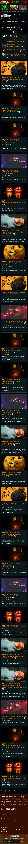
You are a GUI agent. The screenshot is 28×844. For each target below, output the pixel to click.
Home (2, 18)
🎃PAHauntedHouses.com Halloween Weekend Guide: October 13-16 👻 (11, 595)
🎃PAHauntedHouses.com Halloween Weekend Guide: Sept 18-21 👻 (13, 79)
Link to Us (3, 823)
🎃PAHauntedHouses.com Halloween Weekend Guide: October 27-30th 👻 (11, 534)
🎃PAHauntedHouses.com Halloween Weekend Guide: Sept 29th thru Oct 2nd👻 (13, 656)
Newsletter (15, 18)
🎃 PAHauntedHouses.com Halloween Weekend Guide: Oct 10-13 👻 (14, 202)
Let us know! (4, 814)
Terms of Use (18, 821)
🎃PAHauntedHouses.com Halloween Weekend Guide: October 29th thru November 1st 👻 (13, 746)
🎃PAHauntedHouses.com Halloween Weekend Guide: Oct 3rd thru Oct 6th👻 (12, 232)
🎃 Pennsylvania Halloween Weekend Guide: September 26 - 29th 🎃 (13, 262)
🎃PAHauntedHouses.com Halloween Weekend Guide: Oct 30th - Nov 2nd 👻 (12, 30)
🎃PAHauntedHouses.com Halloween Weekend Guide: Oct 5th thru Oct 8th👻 (12, 443)
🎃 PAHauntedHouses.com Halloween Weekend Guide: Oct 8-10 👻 (13, 778)
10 (25, 11)
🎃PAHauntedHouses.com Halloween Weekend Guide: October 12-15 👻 (11, 412)
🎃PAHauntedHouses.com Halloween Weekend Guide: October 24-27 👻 (11, 140)
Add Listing (17, 829)
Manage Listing (4, 831)
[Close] (26, 835)
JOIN (22, 841)
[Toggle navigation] (25, 2)
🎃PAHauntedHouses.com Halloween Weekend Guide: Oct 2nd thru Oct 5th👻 (16, 56)
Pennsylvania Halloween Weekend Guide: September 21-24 (13, 504)
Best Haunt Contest (19, 823)
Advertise (3, 829)
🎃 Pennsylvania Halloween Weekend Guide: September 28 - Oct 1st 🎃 (13, 474)
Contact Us (3, 818)
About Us (17, 818)
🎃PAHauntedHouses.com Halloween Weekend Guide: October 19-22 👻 (11, 381)
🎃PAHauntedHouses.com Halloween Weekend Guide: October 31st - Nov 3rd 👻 (11, 110)
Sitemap (3, 821)
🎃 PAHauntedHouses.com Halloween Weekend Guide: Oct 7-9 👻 (13, 626)
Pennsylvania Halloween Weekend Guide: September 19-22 (13, 293)
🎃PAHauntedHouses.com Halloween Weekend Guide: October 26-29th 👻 (11, 350)
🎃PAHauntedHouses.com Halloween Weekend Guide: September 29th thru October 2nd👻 (14, 686)
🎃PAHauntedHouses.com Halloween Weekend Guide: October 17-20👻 (11, 171)
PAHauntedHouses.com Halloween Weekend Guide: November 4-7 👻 (14, 717)
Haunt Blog (8, 18)
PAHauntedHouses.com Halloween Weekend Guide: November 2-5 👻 (14, 322)
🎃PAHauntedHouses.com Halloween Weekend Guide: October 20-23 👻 (11, 565)
